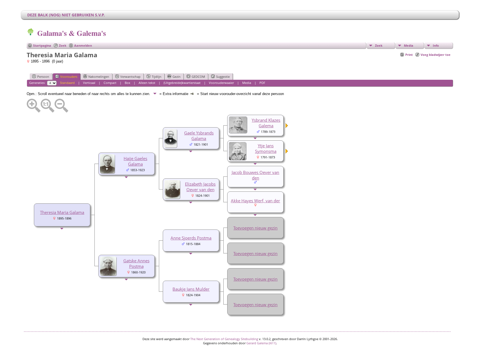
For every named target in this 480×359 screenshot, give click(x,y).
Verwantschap (130, 76)
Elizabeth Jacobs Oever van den (200, 186)
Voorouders (68, 76)
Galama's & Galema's (71, 33)
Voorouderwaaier (221, 83)
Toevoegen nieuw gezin (255, 228)
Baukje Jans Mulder (190, 289)
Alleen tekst (147, 83)
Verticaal (89, 83)
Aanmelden (83, 45)
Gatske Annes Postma (136, 263)
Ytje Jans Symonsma (265, 148)
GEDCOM (198, 76)
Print (409, 55)
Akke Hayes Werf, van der (255, 200)
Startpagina (42, 45)
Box (127, 83)
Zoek (62, 45)
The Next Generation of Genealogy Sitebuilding (224, 339)
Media (408, 45)
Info (436, 45)
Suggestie (223, 76)
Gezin (176, 76)
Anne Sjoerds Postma (191, 238)
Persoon (43, 76)
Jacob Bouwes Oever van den (255, 175)
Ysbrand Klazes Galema (266, 122)
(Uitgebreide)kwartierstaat (182, 83)
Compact (110, 83)
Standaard (67, 83)
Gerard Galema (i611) (261, 343)
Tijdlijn (156, 76)
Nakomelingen (98, 76)
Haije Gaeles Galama (135, 161)
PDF (262, 83)
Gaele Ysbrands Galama (199, 135)
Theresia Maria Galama (62, 212)
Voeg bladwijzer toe (436, 55)
